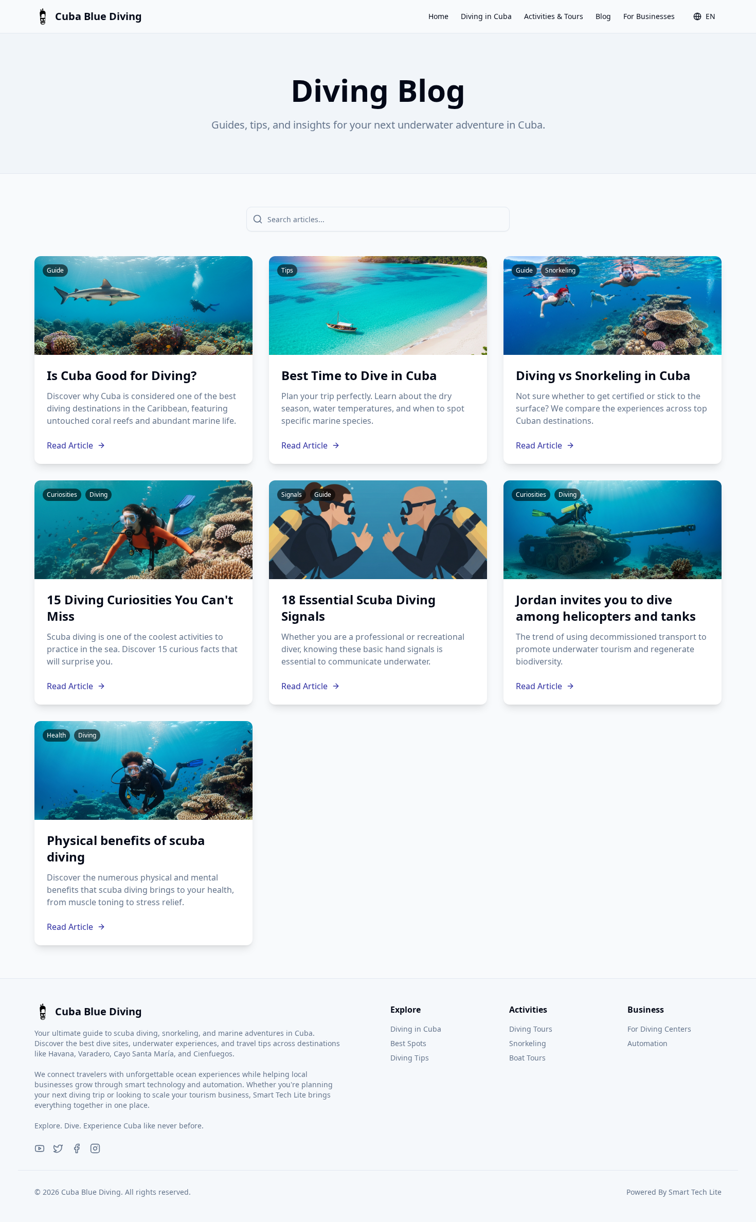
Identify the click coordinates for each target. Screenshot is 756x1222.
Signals (291, 494)
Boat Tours (527, 1058)
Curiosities (62, 494)
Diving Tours (530, 1029)
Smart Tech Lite (695, 1192)
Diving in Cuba (486, 16)
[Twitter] (58, 1148)
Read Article (70, 445)
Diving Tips (409, 1058)
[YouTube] (39, 1148)
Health (56, 735)
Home (438, 16)
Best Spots (408, 1043)
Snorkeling (560, 270)
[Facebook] (76, 1148)
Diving (98, 494)
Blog (603, 16)
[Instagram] (95, 1148)
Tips (287, 270)
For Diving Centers (659, 1029)
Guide (55, 270)
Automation (647, 1043)
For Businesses (649, 16)
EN (710, 16)
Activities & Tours (553, 16)
